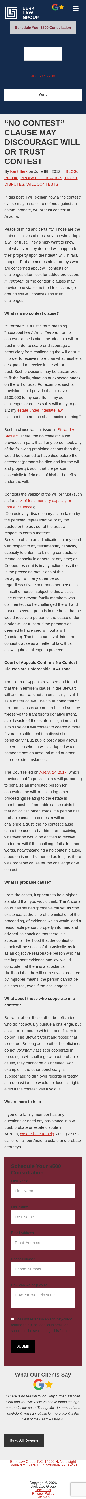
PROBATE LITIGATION (41, 178)
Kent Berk (19, 171)
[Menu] (76, 8)
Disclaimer (43, 1490)
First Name (19, 1181)
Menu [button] (43, 94)
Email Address (22, 1233)
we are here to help (37, 1134)
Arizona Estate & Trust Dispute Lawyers (37, 12)
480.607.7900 (43, 76)
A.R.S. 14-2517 (53, 772)
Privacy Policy (43, 1493)
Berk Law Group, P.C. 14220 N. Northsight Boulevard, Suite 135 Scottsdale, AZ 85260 (43, 1463)
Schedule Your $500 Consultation (43, 28)
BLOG (71, 171)
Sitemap (43, 1497)
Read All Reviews (24, 1440)
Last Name (19, 1207)
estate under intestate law (39, 410)
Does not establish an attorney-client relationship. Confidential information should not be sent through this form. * (41, 1325)
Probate (11, 178)
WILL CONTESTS (42, 184)
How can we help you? (29, 1285)
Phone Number (23, 1259)
